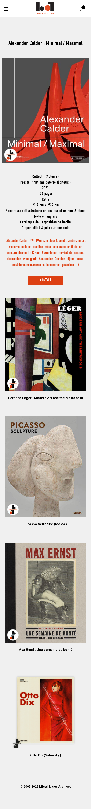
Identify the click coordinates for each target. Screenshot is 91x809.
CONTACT (45, 280)
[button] (6, 9)
